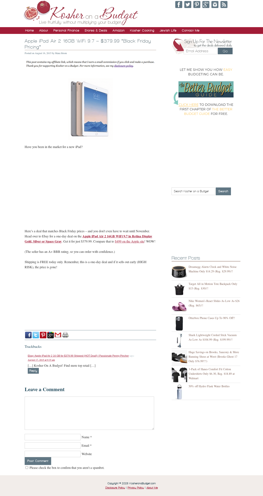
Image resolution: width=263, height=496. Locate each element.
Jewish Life (168, 30)
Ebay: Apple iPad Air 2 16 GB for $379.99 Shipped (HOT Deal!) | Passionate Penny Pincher (78, 355)
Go (225, 51)
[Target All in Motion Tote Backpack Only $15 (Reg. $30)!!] (180, 289)
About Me (152, 487)
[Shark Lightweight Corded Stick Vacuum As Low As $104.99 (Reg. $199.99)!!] (180, 341)
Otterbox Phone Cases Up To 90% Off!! (212, 318)
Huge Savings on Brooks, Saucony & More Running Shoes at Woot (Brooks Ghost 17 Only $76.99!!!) (214, 356)
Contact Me (191, 30)
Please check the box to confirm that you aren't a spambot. (66, 467)
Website (87, 454)
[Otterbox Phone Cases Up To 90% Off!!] (180, 324)
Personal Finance (66, 30)
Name (85, 437)
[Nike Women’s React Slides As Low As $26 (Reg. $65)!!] (180, 306)
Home (29, 30)
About (43, 30)
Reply (33, 370)
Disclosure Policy (115, 487)
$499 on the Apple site (129, 241)
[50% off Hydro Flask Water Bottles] (180, 392)
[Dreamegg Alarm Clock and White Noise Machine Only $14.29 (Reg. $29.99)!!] (180, 272)
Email (85, 445)
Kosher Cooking (142, 30)
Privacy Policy (136, 487)
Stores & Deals (96, 30)
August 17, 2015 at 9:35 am (41, 359)
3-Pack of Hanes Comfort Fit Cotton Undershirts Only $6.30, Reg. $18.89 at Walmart (212, 373)
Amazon (119, 30)
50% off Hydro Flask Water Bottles (209, 386)
